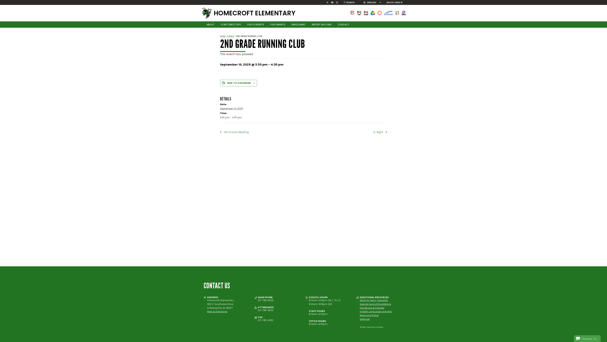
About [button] (211, 24)
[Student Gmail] (366, 13)
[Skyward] (388, 13)
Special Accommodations (375, 304)
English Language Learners (376, 311)
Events (230, 36)
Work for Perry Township (374, 300)
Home (223, 36)
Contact (343, 24)
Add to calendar (239, 83)
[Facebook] (332, 2)
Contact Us (589, 338)
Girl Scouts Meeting (236, 132)
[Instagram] (337, 2)
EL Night (379, 132)
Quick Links (393, 2)
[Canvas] (379, 13)
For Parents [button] (277, 24)
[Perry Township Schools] (352, 13)
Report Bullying (322, 24)
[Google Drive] (373, 13)
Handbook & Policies (372, 308)
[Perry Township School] (206, 13)
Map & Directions (217, 311)
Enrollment (298, 24)
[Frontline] (404, 13)
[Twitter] (327, 2)
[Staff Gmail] (359, 13)
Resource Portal (369, 315)
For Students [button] (255, 24)
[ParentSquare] (397, 13)
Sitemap (365, 319)
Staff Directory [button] (231, 24)
